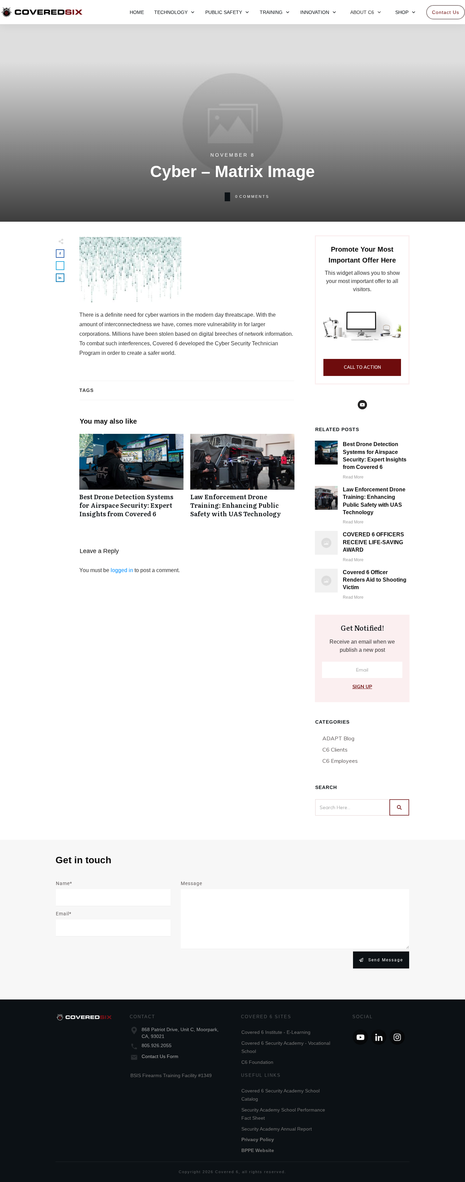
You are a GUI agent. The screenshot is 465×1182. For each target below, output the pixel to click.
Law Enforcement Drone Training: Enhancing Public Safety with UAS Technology (242, 479)
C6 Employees (340, 760)
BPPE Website (257, 1150)
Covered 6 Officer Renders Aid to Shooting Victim (374, 579)
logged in (122, 570)
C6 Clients (335, 749)
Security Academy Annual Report (276, 1129)
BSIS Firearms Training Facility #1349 (171, 1075)
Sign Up (362, 686)
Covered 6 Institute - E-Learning (275, 1032)
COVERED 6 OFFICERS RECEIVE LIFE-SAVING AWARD (373, 542)
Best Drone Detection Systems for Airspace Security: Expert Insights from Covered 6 (131, 479)
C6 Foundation (257, 1062)
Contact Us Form (160, 1056)
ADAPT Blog (338, 738)
